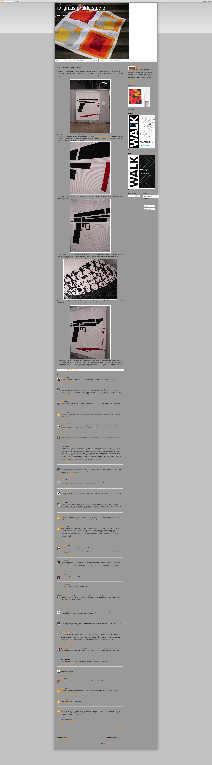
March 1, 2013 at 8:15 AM (67, 429)
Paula (62, 401)
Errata (101, 60)
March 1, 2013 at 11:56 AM (68, 474)
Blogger (109, 743)
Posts (146, 206)
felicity (63, 480)
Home (57, 60)
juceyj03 (63, 709)
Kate (62, 574)
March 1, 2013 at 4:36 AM (67, 407)
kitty (62, 621)
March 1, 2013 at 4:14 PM (67, 579)
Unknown (63, 412)
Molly (62, 560)
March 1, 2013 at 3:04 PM (67, 569)
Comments (148, 209)
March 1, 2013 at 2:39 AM (67, 396)
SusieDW (63, 526)
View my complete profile (134, 81)
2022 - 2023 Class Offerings (112, 60)
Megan (63, 502)
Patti (62, 491)
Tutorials (95, 60)
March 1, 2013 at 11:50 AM (68, 461)
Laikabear (63, 387)
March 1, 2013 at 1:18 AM (67, 381)
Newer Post (61, 728)
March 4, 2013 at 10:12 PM (68, 694)
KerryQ (63, 688)
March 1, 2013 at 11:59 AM (68, 485)
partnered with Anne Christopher (102, 136)
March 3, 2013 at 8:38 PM (67, 654)
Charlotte (63, 377)
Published (64, 60)
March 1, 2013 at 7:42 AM (67, 418)
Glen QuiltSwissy (66, 593)
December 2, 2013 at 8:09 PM (69, 721)
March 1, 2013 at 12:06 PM (68, 510)
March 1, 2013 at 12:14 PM (68, 521)
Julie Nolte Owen (65, 632)
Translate (148, 200)
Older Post (120, 728)
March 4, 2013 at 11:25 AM (68, 663)
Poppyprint (64, 669)
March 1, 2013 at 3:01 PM (67, 555)
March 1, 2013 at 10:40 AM (68, 441)
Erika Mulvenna (65, 646)
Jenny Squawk (65, 435)
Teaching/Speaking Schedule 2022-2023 (79, 60)
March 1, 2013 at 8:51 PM (67, 604)
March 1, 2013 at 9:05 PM (67, 615)
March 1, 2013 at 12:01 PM (68, 497)
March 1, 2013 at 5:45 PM (67, 588)
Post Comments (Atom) (70, 731)
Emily (62, 515)
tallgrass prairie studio (81, 8)
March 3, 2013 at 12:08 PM (68, 641)
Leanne (63, 609)
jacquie (63, 467)
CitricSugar (64, 545)
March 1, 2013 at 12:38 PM (68, 540)
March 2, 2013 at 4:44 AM (67, 627)
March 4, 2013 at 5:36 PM (67, 673)
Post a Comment (63, 725)
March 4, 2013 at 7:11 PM (67, 683)
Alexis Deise (64, 423)
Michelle (63, 699)
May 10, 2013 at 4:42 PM (67, 703)
